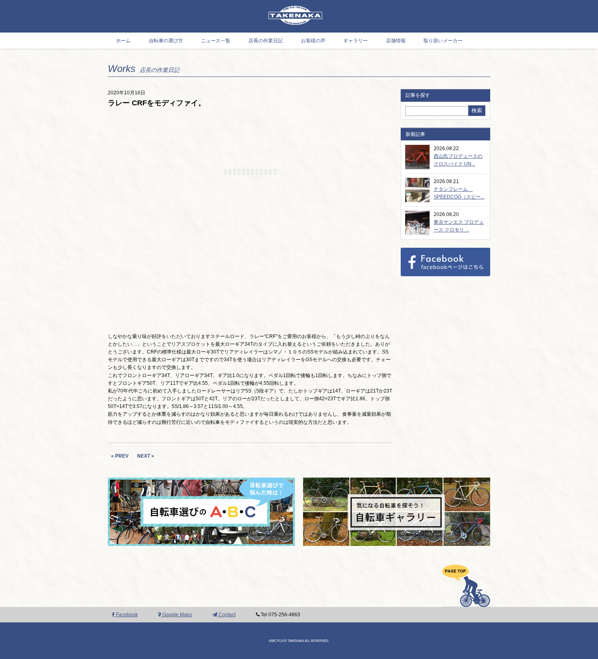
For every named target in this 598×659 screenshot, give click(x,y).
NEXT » (145, 456)
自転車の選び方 (166, 41)
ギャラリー (355, 41)
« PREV (120, 456)
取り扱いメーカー (443, 41)
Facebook (126, 615)
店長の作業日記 (266, 41)
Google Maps (176, 615)
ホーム (123, 41)
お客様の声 (313, 41)
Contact (226, 615)
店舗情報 (396, 41)
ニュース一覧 (215, 41)
